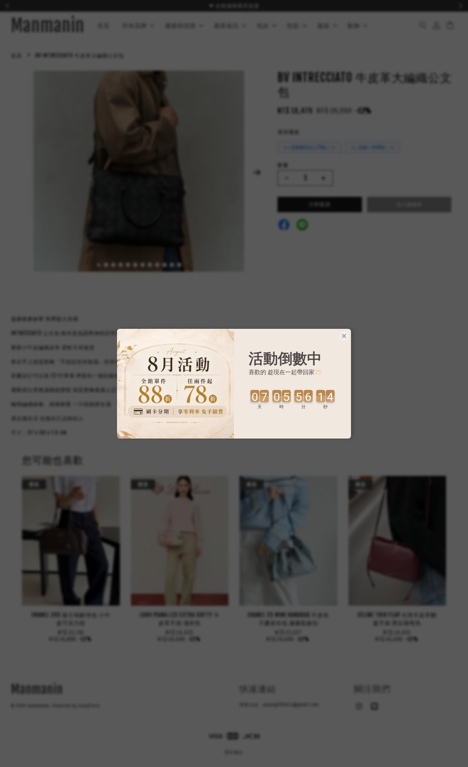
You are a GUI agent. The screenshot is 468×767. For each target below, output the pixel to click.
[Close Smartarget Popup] (343, 336)
